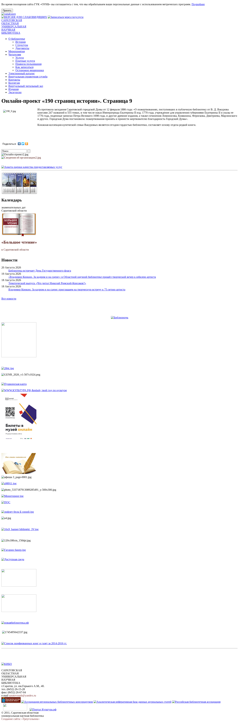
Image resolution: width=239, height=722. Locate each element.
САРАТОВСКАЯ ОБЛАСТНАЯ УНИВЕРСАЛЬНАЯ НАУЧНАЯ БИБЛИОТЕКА (13, 26)
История (20, 41)
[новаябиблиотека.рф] (15, 622)
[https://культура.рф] (34, 390)
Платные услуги (25, 60)
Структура (21, 45)
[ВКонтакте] (19, 143)
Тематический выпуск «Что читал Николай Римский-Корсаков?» (47, 283)
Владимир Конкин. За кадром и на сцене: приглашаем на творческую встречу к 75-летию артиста (66, 289)
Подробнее (198, 4)
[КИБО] (6, 664)
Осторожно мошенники (29, 70)
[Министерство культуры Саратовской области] (11, 701)
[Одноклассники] (27, 143)
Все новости (8, 298)
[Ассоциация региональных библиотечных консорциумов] (57, 701)
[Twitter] (23, 143)
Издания (13, 89)
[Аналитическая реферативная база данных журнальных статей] (132, 701)
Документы (22, 48)
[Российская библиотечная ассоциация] (196, 701)
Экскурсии (15, 92)
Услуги (19, 57)
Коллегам (14, 82)
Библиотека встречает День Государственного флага (39, 270)
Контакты (14, 79)
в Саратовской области (19, 245)
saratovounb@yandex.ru (22, 695)
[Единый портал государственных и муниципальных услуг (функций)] (15, 709)
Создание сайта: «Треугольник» (20, 718)
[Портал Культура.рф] (43, 709)
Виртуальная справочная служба (27, 76)
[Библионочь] (119, 317)
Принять (7, 10)
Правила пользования (28, 63)
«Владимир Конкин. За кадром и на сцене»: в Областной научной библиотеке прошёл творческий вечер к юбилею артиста (82, 276)
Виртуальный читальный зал (25, 86)
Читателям (14, 54)
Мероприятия (16, 51)
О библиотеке (16, 38)
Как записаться (24, 67)
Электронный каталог (21, 73)
